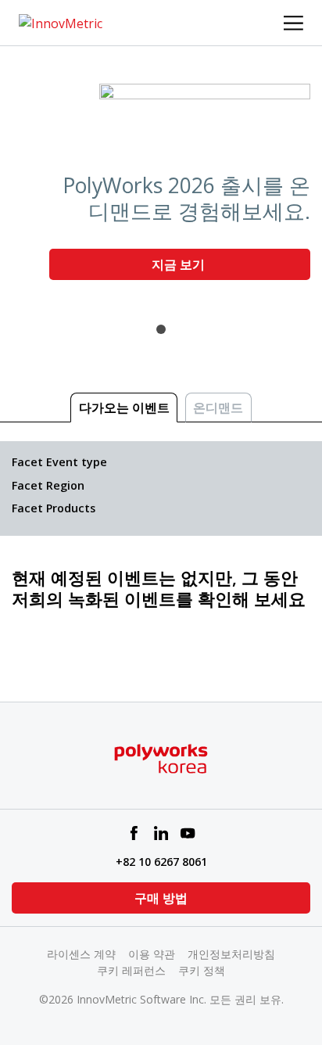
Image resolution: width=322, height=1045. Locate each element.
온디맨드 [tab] (218, 407)
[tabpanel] (161, 188)
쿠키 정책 (201, 970)
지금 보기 (180, 264)
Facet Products (53, 508)
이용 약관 (151, 953)
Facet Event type (59, 461)
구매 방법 (161, 898)
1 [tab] (161, 329)
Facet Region (48, 485)
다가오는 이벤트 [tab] (124, 407)
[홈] (60, 22)
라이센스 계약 (81, 953)
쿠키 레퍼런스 (131, 970)
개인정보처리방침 (231, 953)
